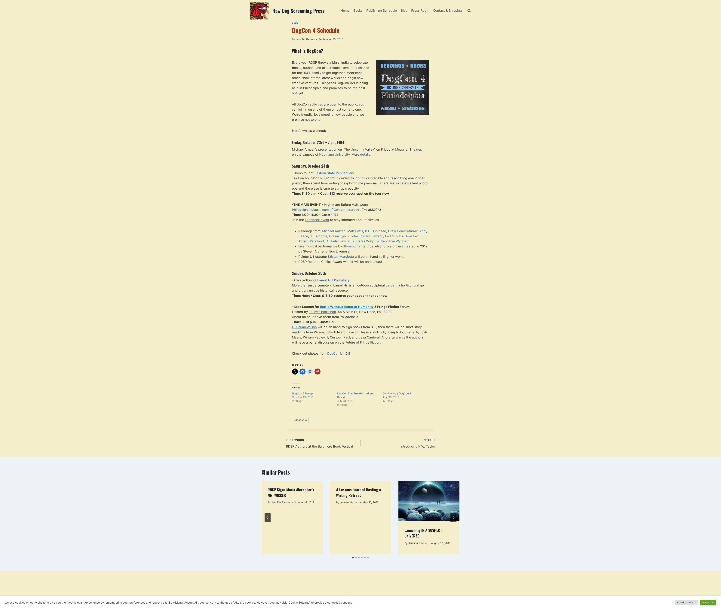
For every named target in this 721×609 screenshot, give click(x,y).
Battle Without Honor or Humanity (347, 307)
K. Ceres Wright (364, 241)
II (343, 353)
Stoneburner (352, 246)
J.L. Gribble (318, 236)
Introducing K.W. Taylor (417, 443)
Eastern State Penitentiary (334, 173)
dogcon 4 (300, 419)
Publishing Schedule (381, 10)
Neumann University (334, 154)
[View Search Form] (469, 10)
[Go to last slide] (268, 517)
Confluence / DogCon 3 (396, 393)
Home (345, 10)
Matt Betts (355, 231)
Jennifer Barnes (305, 39)
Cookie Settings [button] (686, 602)
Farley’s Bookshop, (323, 312)
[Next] (453, 517)
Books (358, 10)
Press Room (420, 10)
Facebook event (317, 220)
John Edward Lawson (367, 236)
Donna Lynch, (339, 236)
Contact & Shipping (447, 10)
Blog (404, 10)
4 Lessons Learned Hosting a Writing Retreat (358, 492)
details (365, 154)
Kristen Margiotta (341, 257)
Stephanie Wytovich (395, 241)
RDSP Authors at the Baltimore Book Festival (319, 443)
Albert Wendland (311, 241)
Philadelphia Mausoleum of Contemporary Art (326, 210)
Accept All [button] (708, 602)
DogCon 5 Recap (302, 393)
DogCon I (334, 353)
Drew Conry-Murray (403, 231)
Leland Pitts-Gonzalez (402, 236)
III (349, 353)
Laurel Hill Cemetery (333, 280)
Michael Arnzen (333, 231)
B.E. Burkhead (375, 231)
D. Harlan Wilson (338, 241)
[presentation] (428, 501)
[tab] (353, 558)
